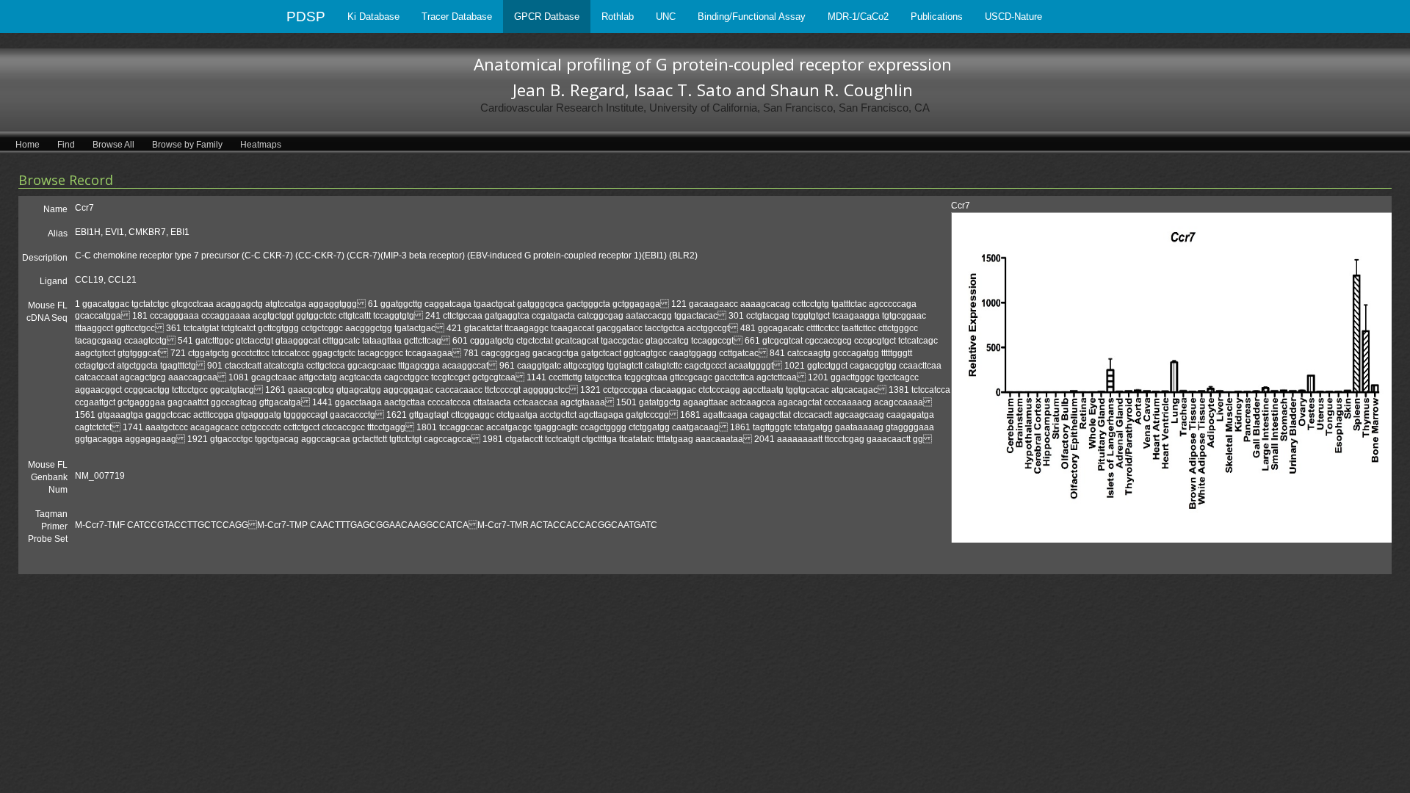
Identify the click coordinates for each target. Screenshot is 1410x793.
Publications (937, 16)
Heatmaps (260, 145)
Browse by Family (187, 145)
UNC (666, 16)
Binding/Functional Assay (752, 16)
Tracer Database (457, 16)
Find (66, 145)
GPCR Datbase (546, 16)
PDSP (305, 16)
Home (27, 145)
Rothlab (617, 16)
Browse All (113, 145)
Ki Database (373, 16)
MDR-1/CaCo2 (858, 16)
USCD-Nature (1013, 16)
